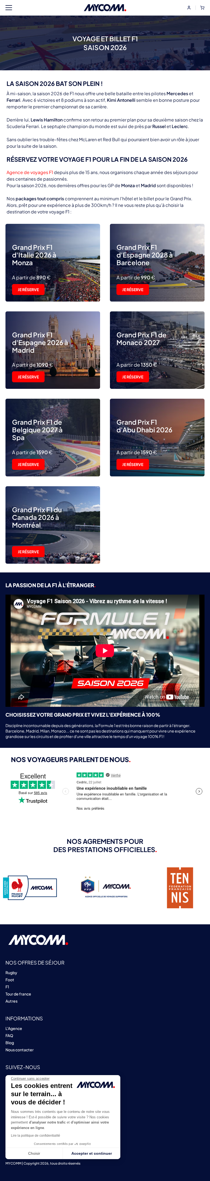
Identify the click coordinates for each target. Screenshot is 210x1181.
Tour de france (18, 993)
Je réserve (28, 289)
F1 (7, 986)
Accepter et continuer (91, 1153)
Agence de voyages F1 (30, 172)
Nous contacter (19, 1049)
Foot (9, 979)
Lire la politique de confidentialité (35, 1135)
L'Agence (13, 1028)
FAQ (9, 1035)
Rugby (11, 972)
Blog (9, 1042)
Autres (11, 1000)
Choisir (34, 1153)
